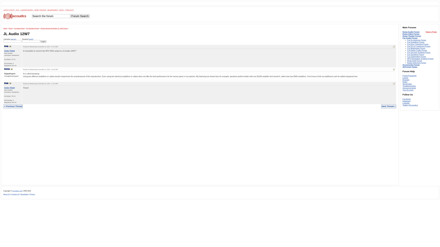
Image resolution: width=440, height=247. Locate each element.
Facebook (407, 99)
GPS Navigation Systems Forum (420, 59)
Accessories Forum (411, 65)
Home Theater (40, 10)
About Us (6, 194)
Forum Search (80, 16)
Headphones (52, 10)
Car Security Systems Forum (418, 53)
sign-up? (13, 39)
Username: (10, 39)
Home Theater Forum (412, 36)
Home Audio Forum (411, 32)
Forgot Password (409, 76)
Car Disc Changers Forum (417, 44)
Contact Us (15, 194)
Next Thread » (388, 106)
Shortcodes (407, 84)
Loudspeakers (27, 10)
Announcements (409, 88)
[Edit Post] (394, 47)
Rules (405, 82)
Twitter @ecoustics (410, 105)
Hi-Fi (17, 10)
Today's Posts (431, 32)
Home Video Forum (411, 34)
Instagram (407, 101)
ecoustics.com (17, 191)
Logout (405, 78)
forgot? (31, 39)
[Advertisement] (72, 148)
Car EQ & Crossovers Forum (418, 46)
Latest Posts (9, 10)
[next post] (6, 46)
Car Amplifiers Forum (415, 42)
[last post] (7, 46)
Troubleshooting (409, 86)
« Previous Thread (13, 106)
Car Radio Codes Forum (417, 50)
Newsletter (24, 194)
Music (61, 10)
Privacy (32, 194)
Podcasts (69, 10)
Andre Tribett (9, 51)
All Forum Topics (410, 67)
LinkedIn (406, 103)
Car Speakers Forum (415, 55)
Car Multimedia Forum (416, 48)
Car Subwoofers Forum (416, 57)
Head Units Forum (414, 61)
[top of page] (5, 46)
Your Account (408, 90)
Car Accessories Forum (416, 40)
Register (406, 80)
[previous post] (6, 69)
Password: (27, 39)
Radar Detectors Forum (416, 63)
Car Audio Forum (410, 38)
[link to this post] (10, 46)
